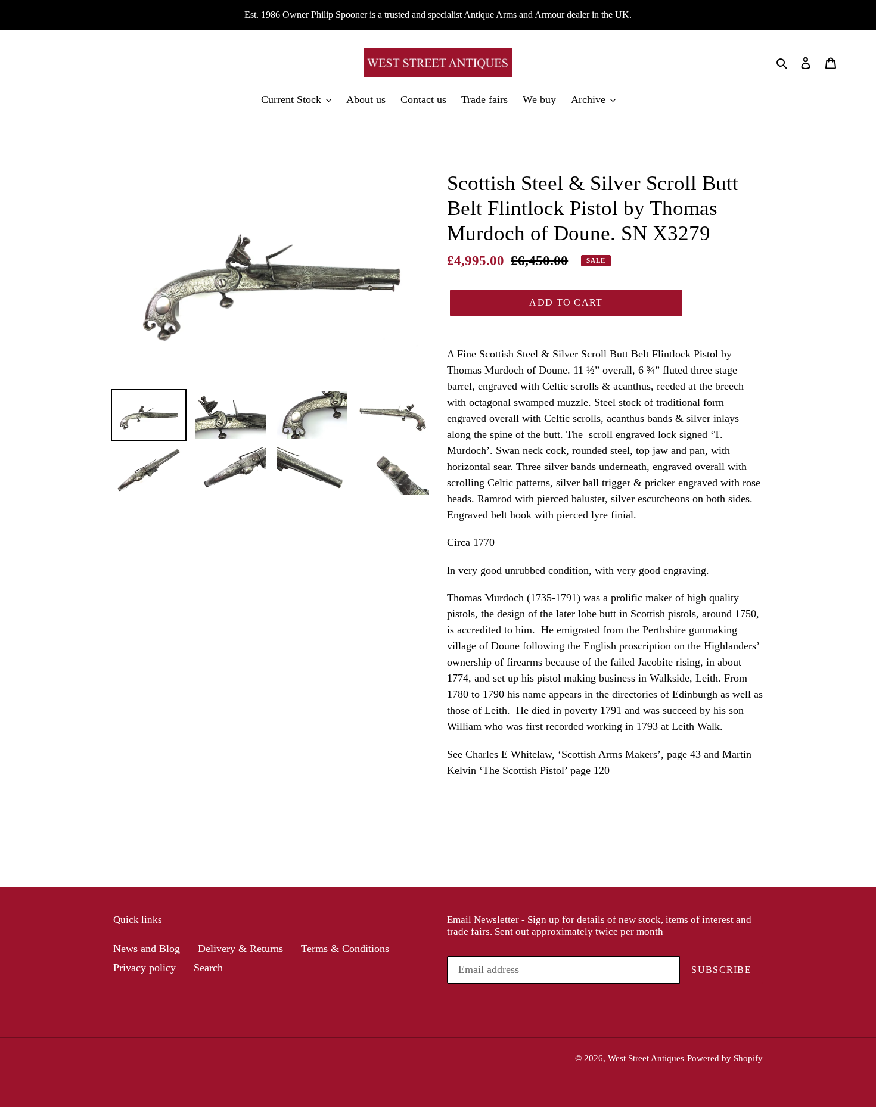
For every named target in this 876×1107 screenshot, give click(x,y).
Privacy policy (144, 968)
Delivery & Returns (240, 948)
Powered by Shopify (725, 1058)
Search (208, 968)
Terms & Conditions (345, 948)
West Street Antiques (646, 1058)
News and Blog (146, 948)
